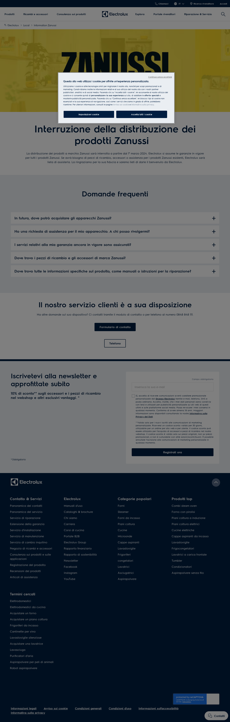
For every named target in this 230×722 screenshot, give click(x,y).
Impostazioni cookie (89, 114)
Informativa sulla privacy (142, 104)
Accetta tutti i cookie (141, 114)
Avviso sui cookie (121, 104)
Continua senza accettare (160, 77)
